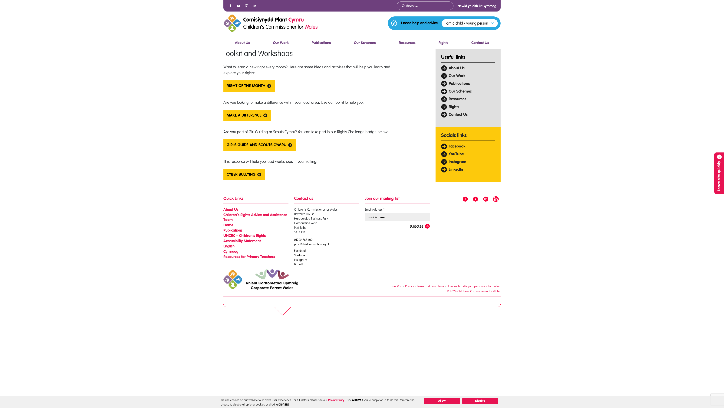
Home (228, 225)
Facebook (457, 146)
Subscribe (416, 226)
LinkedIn (456, 170)
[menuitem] (242, 43)
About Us (242, 43)
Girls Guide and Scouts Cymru (256, 145)
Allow (442, 401)
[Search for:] (425, 6)
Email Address (374, 209)
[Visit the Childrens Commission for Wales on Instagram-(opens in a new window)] (246, 5)
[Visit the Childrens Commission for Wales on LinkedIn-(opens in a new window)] (254, 5)
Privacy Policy (336, 400)
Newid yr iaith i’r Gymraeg (477, 6)
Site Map (397, 286)
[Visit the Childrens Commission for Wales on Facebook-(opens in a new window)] (230, 5)
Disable (480, 401)
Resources (407, 43)
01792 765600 (303, 239)
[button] (470, 23)
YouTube (456, 154)
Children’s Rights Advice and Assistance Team (255, 217)
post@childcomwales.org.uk (312, 244)
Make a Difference (244, 115)
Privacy (409, 286)
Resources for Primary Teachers (249, 257)
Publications (321, 43)
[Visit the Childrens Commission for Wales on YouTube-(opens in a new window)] (238, 5)
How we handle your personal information (474, 286)
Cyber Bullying (241, 175)
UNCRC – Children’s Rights (244, 236)
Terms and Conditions (430, 286)
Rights (443, 43)
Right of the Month (246, 86)
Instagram (457, 162)
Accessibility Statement (242, 241)
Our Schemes (365, 43)
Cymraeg (230, 252)
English (229, 246)
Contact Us (480, 43)
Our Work (281, 43)
